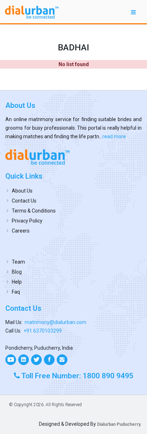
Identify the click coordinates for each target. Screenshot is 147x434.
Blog (17, 272)
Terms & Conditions (34, 211)
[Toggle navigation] (133, 12)
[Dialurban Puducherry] (73, 156)
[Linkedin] (23, 359)
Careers (21, 231)
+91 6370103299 (43, 331)
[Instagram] (62, 359)
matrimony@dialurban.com (55, 322)
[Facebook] (49, 359)
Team (18, 262)
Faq (16, 292)
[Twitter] (36, 359)
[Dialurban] (32, 12)
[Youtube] (10, 359)
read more (114, 136)
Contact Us (24, 201)
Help (17, 282)
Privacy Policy (27, 221)
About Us (22, 191)
